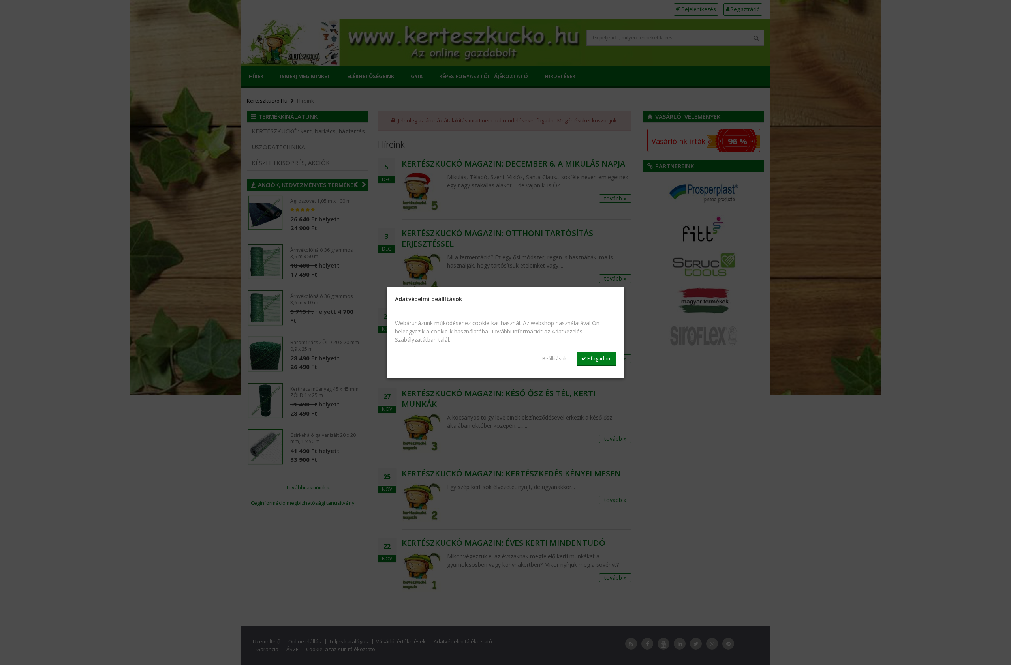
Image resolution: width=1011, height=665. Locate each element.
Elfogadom (599, 358)
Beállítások (554, 358)
